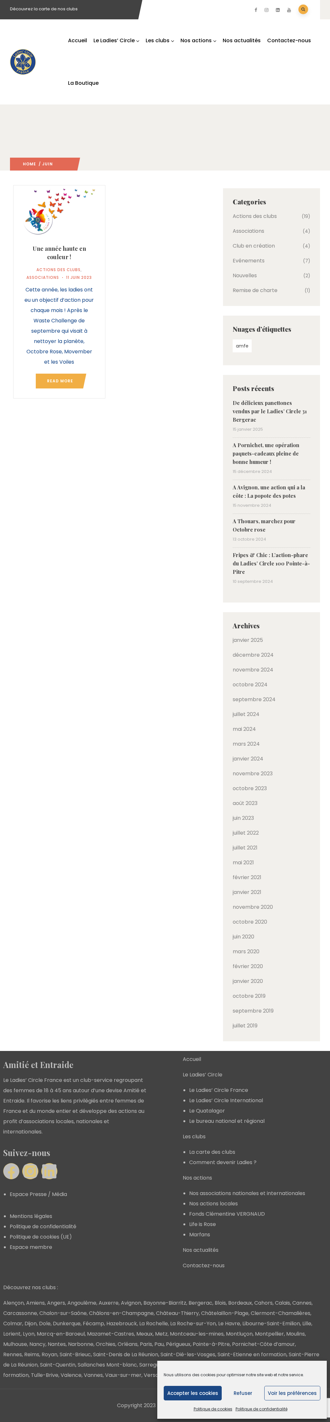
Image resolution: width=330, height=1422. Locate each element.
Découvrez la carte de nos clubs (44, 9)
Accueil (77, 40)
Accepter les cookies (192, 1393)
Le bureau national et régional (227, 1121)
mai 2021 (243, 862)
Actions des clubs (58, 269)
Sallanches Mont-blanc (107, 1364)
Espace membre (31, 1247)
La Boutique (83, 83)
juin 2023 (243, 818)
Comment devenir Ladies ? (223, 1162)
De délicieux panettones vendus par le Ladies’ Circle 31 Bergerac (270, 411)
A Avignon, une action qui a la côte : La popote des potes (269, 491)
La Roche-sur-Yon (193, 1323)
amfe (242, 346)
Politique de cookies (213, 1409)
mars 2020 (246, 951)
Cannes (302, 1303)
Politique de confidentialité (261, 1409)
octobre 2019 (249, 996)
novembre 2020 (253, 907)
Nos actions (196, 40)
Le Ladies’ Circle (114, 40)
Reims (31, 1354)
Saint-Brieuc (75, 1354)
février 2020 (248, 966)
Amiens (35, 1303)
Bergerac (200, 1303)
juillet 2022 (246, 833)
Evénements (249, 260)
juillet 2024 (246, 714)
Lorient (12, 1334)
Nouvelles (245, 275)
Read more (60, 381)
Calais (282, 1303)
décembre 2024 (253, 655)
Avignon (131, 1303)
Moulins (295, 1334)
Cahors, (264, 1303)
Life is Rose (202, 1224)
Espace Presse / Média (38, 1194)
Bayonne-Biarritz (164, 1303)
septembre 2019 (253, 1011)
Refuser (243, 1393)
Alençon (13, 1303)
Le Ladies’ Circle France (218, 1090)
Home (29, 164)
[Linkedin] (49, 1171)
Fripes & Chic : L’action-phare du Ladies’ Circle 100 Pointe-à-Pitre (271, 563)
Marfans (199, 1234)
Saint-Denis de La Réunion (125, 1354)
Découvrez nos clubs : (30, 1287)
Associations (42, 277)
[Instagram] (30, 1171)
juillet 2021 (245, 847)
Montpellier (269, 1334)
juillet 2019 (245, 1025)
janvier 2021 (247, 892)
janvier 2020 (248, 981)
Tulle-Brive (44, 1375)
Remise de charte (255, 290)
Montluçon (239, 1334)
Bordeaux (240, 1303)
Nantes (57, 1344)
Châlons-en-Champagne (121, 1313)
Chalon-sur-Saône (63, 1313)
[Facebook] (11, 1171)
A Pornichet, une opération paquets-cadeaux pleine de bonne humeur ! (266, 453)
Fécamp (93, 1323)
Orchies (105, 1344)
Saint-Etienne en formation (252, 1354)
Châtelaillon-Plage (224, 1313)
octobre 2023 (250, 788)
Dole (45, 1323)
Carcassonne (20, 1313)
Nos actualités (242, 40)
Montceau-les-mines (197, 1334)
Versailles (156, 1375)
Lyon (28, 1334)
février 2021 (247, 877)
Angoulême (81, 1303)
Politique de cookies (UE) (41, 1237)
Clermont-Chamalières (280, 1313)
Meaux (144, 1334)
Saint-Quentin (57, 1364)
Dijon (30, 1323)
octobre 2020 (250, 922)
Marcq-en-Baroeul (61, 1334)
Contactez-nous (289, 40)
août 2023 (245, 803)
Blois (220, 1303)
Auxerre (109, 1303)
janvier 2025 (248, 640)
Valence (71, 1375)
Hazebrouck (121, 1323)
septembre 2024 (254, 699)
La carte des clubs (212, 1152)
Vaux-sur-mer (123, 1375)
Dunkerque (67, 1323)
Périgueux (178, 1344)
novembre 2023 (253, 773)
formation (16, 1375)
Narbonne (80, 1344)
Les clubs (158, 40)
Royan (49, 1354)
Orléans (128, 1344)
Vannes (93, 1375)
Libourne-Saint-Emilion (271, 1323)
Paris (146, 1344)
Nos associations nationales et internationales (247, 1193)
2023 (58, 164)
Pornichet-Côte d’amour (263, 1344)
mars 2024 (246, 744)
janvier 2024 (248, 758)
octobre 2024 (250, 684)
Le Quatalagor (207, 1110)
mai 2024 (244, 729)
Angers (56, 1303)
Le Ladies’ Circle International (226, 1100)
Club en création (254, 246)
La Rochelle (153, 1323)
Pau (159, 1344)
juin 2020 (243, 936)
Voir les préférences (292, 1393)
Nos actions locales (213, 1203)
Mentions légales (31, 1216)
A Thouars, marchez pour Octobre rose (264, 525)
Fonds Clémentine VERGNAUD (227, 1214)
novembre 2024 (253, 669)
